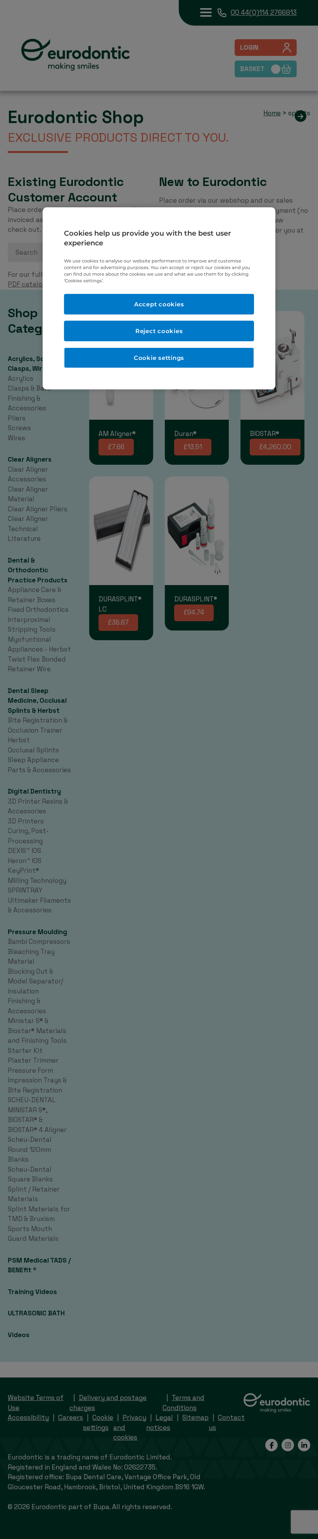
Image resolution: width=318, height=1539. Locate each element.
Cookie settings (159, 357)
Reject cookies (159, 331)
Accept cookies (159, 304)
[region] (159, 298)
